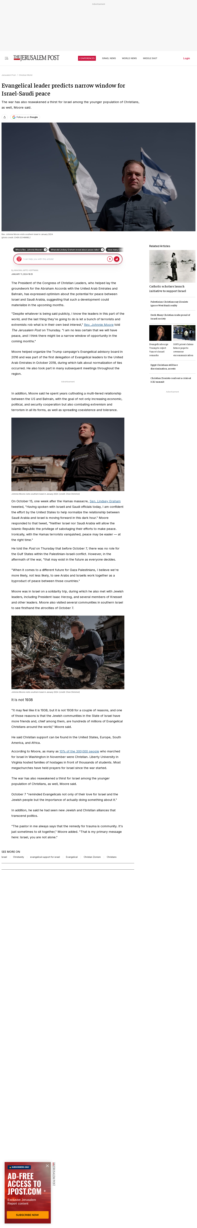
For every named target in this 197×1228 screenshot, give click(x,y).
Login (186, 58)
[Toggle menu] (6, 58)
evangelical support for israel (45, 857)
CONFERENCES (87, 58)
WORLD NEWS (129, 58)
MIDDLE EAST (150, 58)
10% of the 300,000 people (79, 751)
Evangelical (72, 857)
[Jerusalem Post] (34, 58)
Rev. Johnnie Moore (99, 325)
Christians (112, 857)
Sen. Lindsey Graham (105, 501)
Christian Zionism (92, 857)
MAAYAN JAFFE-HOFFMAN (26, 270)
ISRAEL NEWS (109, 58)
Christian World (25, 75)
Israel (4, 857)
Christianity (18, 857)
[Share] (5, 117)
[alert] (28, 1192)
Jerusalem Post (9, 75)
